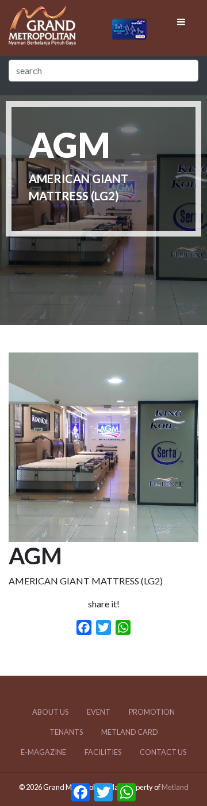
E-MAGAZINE (43, 752)
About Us (50, 711)
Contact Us (163, 752)
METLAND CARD (129, 732)
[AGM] (103, 534)
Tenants (66, 732)
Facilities (103, 752)
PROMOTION (152, 711)
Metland (175, 787)
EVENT (98, 711)
